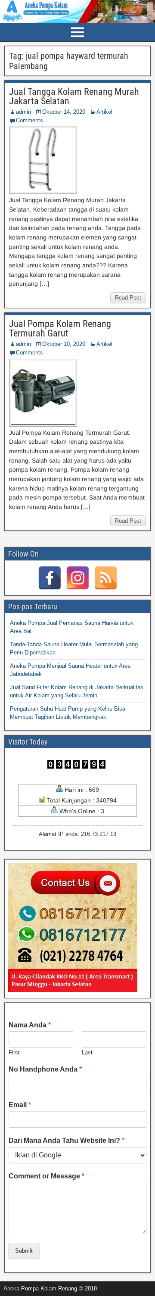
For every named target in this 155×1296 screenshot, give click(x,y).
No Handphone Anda (45, 1069)
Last (87, 1052)
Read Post (128, 297)
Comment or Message (46, 1176)
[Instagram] (78, 578)
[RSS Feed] (106, 578)
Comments (29, 120)
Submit (24, 1251)
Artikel (104, 112)
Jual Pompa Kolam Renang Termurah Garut (60, 328)
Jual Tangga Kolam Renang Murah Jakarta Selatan (74, 96)
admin (23, 112)
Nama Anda (30, 1025)
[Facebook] (50, 578)
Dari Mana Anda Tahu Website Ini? (66, 1140)
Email (20, 1104)
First (14, 1052)
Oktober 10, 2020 (63, 344)
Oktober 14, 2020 (63, 112)
